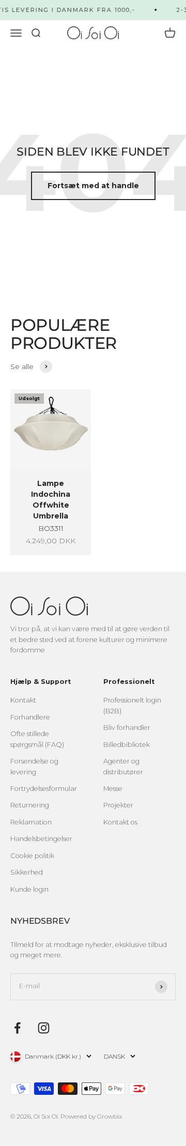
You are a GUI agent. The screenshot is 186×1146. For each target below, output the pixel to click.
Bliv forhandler (126, 727)
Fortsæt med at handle (93, 185)
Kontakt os (120, 822)
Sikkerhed (26, 872)
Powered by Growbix (91, 1116)
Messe (112, 788)
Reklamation (31, 822)
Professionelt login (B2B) (132, 705)
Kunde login (29, 889)
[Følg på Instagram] (44, 1028)
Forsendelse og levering (34, 766)
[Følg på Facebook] (17, 1028)
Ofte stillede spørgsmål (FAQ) (37, 739)
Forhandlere (30, 717)
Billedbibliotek (126, 744)
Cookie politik (32, 856)
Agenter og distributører (123, 766)
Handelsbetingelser (41, 839)
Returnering (29, 805)
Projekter (118, 805)
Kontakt (23, 700)
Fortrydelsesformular (43, 788)
